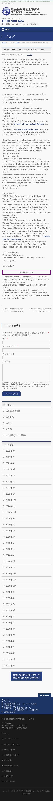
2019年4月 (11, 622)
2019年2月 (11, 635)
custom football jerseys (27, 129)
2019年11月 (11, 579)
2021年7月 (11, 457)
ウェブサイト (8, 354)
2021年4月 (11, 475)
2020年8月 (11, 524)
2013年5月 (11, 653)
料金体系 (7, 708)
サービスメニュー (11, 702)
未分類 (17, 42)
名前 (5, 338)
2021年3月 (11, 481)
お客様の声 (34, 710)
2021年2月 (11, 488)
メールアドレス (10, 346)
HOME (4, 42)
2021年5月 (11, 469)
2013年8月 (11, 641)
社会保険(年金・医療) (16, 435)
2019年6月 (11, 610)
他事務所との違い (11, 706)
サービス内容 (31, 704)
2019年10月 (11, 586)
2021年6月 (11, 463)
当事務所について (24, 708)
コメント (6, 361)
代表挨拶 (20, 710)
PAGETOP (44, 695)
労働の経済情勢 (13, 411)
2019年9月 (11, 592)
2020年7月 (11, 531)
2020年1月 (11, 567)
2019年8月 (11, 598)
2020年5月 (11, 543)
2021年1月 (11, 494)
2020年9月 (11, 518)
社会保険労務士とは (12, 704)
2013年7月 (11, 647)
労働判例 (10, 417)
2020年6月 (11, 537)
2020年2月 (11, 561)
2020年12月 (11, 500)
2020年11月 (11, 506)
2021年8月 (11, 451)
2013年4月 (11, 659)
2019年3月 (11, 629)
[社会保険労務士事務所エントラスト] (25, 12)
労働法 (9, 423)
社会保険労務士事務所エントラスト (27, 791)
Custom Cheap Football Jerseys (29, 124)
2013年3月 (11, 665)
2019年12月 (11, 573)
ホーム (7, 700)
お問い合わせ (9, 712)
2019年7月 (11, 604)
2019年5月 (11, 616)
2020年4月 (11, 549)
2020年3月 (11, 555)
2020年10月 (11, 512)
